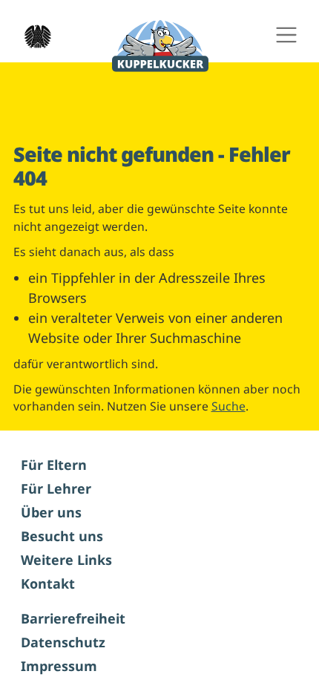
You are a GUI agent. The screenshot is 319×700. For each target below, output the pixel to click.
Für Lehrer (56, 488)
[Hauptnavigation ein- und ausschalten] (286, 35)
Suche (228, 406)
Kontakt (48, 583)
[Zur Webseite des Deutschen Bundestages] (33, 34)
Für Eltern (54, 465)
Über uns (51, 512)
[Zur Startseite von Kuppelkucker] (160, 46)
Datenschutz (63, 642)
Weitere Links (66, 560)
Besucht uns (62, 536)
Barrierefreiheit (73, 618)
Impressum (59, 666)
